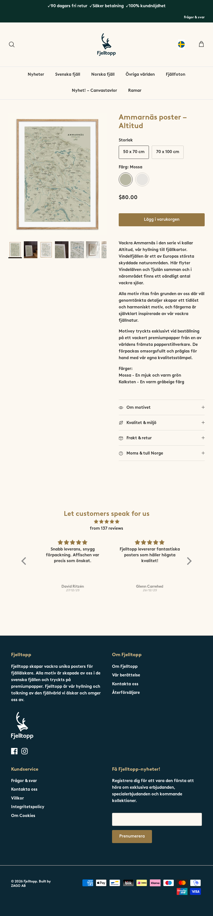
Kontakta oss (125, 684)
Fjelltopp (30, 881)
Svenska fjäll (67, 75)
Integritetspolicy (27, 807)
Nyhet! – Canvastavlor (94, 91)
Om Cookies (23, 816)
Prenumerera (132, 836)
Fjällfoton (175, 75)
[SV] (181, 44)
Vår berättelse (126, 675)
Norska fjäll (103, 75)
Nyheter (36, 75)
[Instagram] (24, 751)
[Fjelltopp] (106, 44)
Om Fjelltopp (125, 667)
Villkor (17, 798)
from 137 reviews (106, 529)
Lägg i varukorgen (161, 220)
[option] (57, 174)
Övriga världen (140, 75)
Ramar (134, 91)
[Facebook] (14, 751)
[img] (106, 522)
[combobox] (181, 44)
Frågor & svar (194, 17)
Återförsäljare (126, 693)
